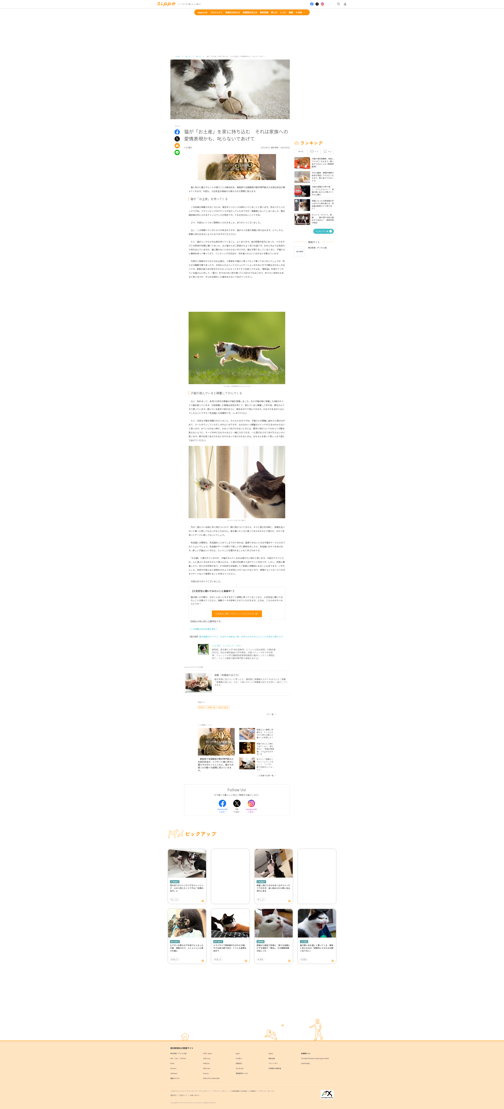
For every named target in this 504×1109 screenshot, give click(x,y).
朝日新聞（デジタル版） (179, 1053)
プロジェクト (216, 12)
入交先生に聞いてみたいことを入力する (234, 613)
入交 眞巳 (304, 942)
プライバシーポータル (266, 1091)
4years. (270, 1053)
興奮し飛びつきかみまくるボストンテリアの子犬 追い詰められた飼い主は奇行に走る (273, 888)
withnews (173, 1073)
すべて (301, 151)
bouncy (206, 1073)
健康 (291, 12)
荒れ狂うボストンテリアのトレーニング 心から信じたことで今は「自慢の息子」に (186, 888)
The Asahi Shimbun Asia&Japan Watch (315, 1058)
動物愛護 (264, 12)
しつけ (283, 12)
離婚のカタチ (175, 1078)
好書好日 (239, 1063)
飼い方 (274, 12)
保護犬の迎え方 (232, 12)
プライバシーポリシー (221, 1091)
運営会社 (173, 1095)
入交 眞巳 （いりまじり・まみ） (227, 645)
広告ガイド (183, 1095)
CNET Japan (207, 1053)
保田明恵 (260, 942)
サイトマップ (192, 1091)
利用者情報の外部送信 (239, 1091)
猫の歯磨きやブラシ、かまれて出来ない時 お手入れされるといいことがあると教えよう (241, 636)
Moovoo (173, 1068)
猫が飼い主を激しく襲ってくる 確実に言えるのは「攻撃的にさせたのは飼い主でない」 (316, 948)
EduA (172, 1063)
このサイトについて (177, 1091)
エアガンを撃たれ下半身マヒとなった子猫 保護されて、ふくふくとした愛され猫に (186, 948)
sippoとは (203, 12)
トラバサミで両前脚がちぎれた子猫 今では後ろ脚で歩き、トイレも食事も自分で (230, 948)
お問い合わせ (194, 1095)
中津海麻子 (175, 882)
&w (176, 1058)
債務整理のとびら (242, 1073)
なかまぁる (240, 1068)
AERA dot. (206, 1068)
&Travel (183, 1058)
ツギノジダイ (273, 1063)
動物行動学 (223, 707)
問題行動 (212, 707)
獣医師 (202, 707)
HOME (177, 56)
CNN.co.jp (206, 1058)
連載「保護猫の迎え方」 (227, 675)
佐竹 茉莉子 (175, 942)
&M (171, 1058)
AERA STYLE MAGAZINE (211, 1078)
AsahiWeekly (305, 1063)
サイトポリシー (204, 1091)
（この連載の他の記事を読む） (203, 628)
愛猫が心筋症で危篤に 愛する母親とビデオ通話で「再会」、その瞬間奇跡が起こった (273, 948)
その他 (299, 12)
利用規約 (253, 1091)
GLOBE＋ (239, 1058)
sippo (238, 1053)
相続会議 (271, 1058)
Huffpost (206, 1063)
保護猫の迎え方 (250, 12)
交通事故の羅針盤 (274, 1068)
